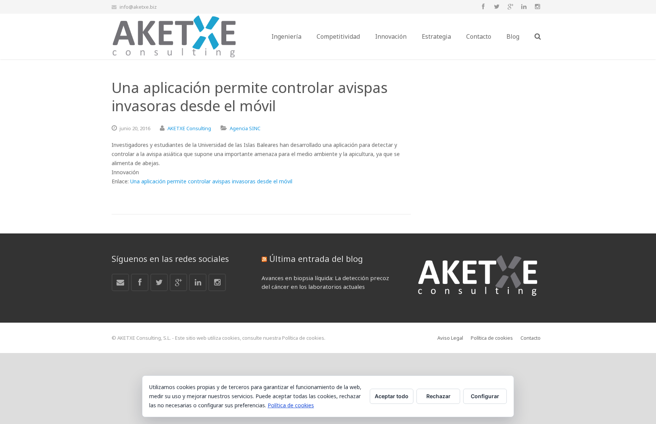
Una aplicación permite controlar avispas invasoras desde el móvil (211, 181)
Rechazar (438, 396)
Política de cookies (291, 405)
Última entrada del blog (316, 258)
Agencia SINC (245, 128)
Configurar (485, 396)
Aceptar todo (391, 396)
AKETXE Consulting (189, 128)
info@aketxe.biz (138, 6)
